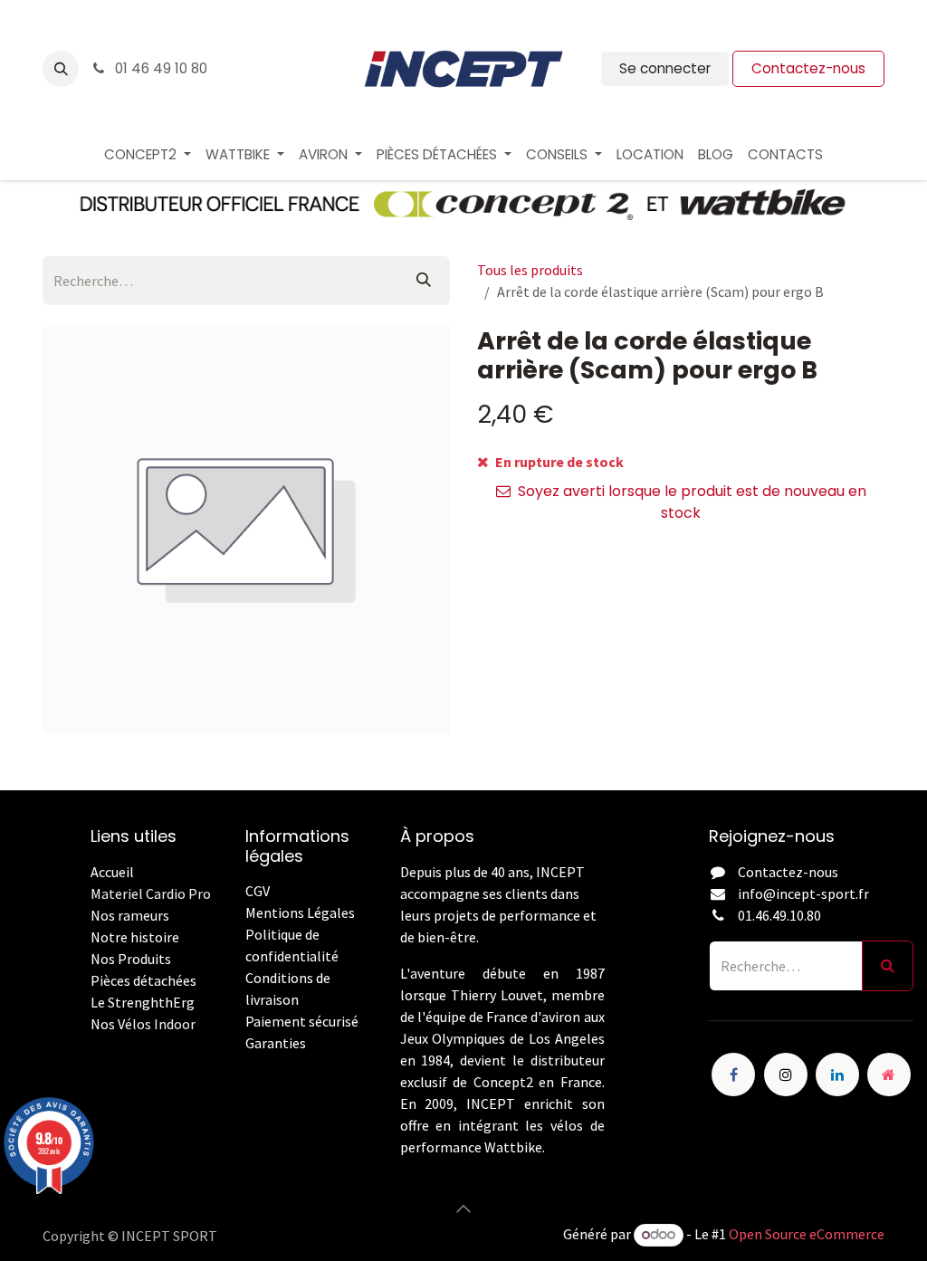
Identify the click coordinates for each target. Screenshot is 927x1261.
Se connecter (665, 68)
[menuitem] (147, 155)
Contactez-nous (808, 68)
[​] (246, 1065)
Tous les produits (530, 270)
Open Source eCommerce (806, 1234)
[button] (61, 69)
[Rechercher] (423, 280)
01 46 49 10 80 (159, 68)
